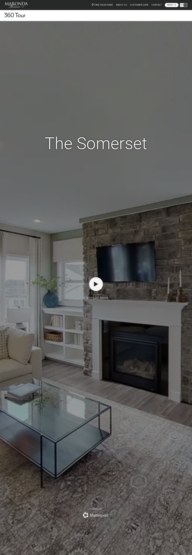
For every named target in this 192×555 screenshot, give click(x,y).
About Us (121, 5)
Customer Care (139, 5)
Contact (157, 5)
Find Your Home (103, 5)
